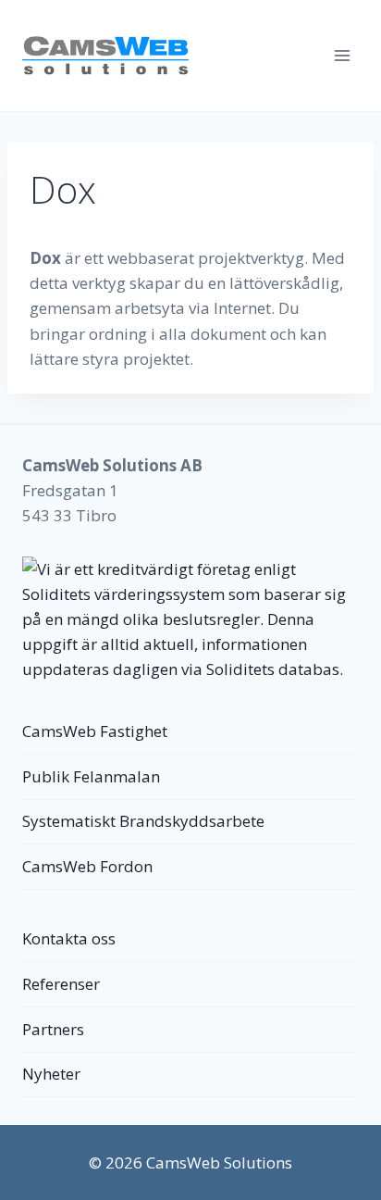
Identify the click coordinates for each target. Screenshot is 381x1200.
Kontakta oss (69, 938)
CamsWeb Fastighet (94, 731)
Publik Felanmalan (91, 776)
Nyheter (51, 1073)
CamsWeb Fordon (87, 866)
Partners (53, 1029)
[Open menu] (342, 55)
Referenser (61, 983)
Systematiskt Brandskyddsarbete (143, 820)
